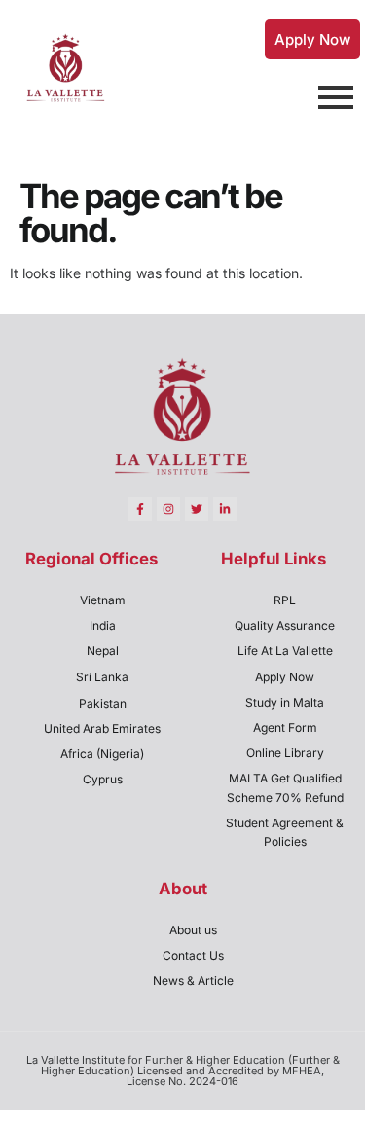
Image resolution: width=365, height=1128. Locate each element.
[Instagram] (168, 509)
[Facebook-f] (140, 509)
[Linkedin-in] (225, 509)
